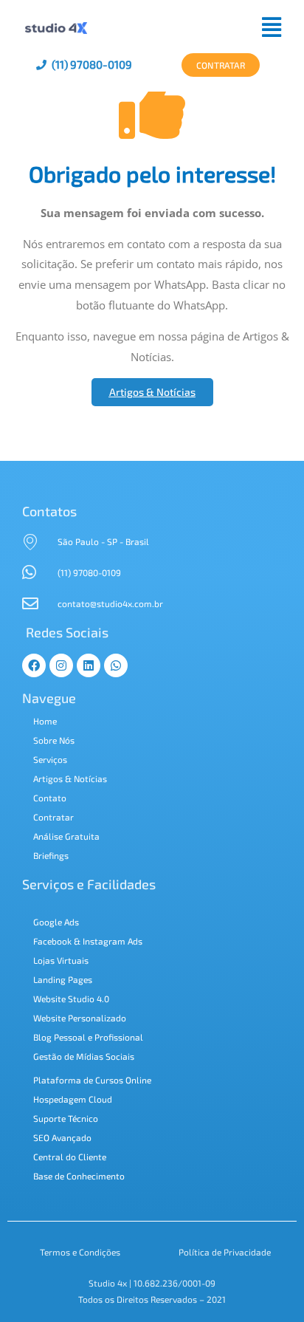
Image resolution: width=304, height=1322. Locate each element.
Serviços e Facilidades (89, 884)
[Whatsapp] (116, 665)
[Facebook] (34, 665)
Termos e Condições (80, 1252)
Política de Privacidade (225, 1252)
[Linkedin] (88, 665)
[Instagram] (61, 665)
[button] (193, 26)
